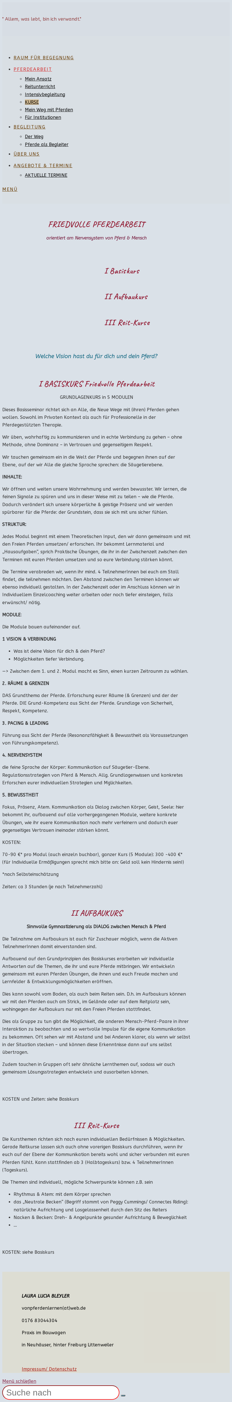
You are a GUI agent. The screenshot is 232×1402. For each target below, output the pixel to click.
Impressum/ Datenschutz (49, 1369)
